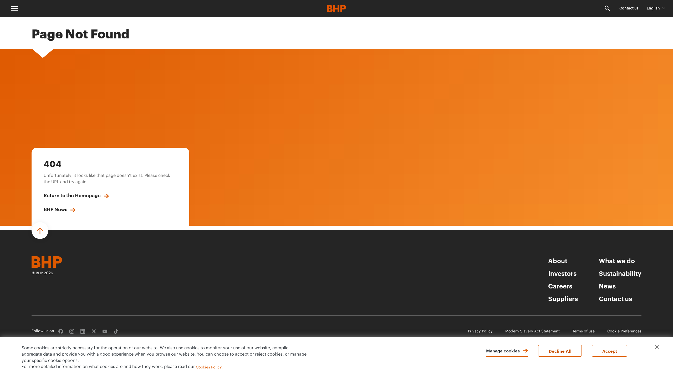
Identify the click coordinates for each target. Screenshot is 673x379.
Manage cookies (503, 350)
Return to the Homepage (72, 195)
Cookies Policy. (209, 367)
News (607, 286)
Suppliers (563, 298)
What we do (617, 260)
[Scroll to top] (40, 230)
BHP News (55, 209)
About (557, 260)
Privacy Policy (480, 331)
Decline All (560, 351)
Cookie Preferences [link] (624, 331)
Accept (609, 351)
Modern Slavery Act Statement (532, 331)
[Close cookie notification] (657, 347)
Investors (562, 273)
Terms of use (583, 331)
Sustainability (620, 273)
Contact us (628, 8)
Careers (560, 286)
